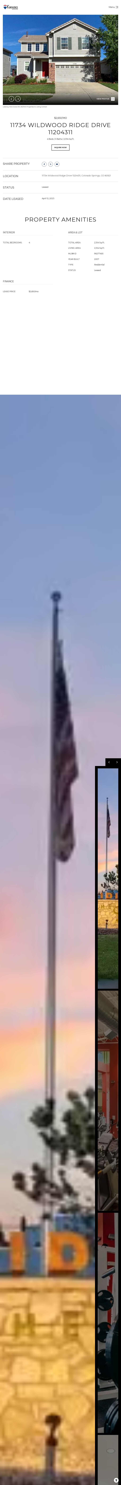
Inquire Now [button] (60, 147)
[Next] (117, 762)
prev (11, 99)
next (18, 99)
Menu (112, 7)
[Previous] (109, 762)
